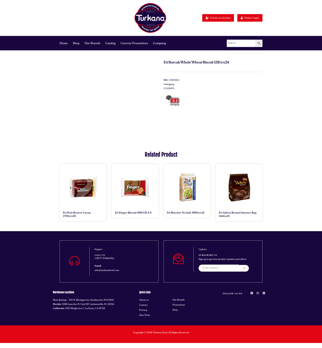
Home (64, 43)
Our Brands (92, 43)
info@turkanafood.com (107, 270)
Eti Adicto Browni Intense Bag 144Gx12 (237, 214)
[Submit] (244, 268)
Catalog (110, 43)
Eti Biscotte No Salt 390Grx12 (185, 212)
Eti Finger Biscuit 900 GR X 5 (133, 212)
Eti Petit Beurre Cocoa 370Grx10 (77, 214)
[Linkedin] (263, 293)
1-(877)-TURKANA (104, 258)
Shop (76, 43)
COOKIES (169, 88)
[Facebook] (251, 293)
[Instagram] (257, 293)
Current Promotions (134, 43)
